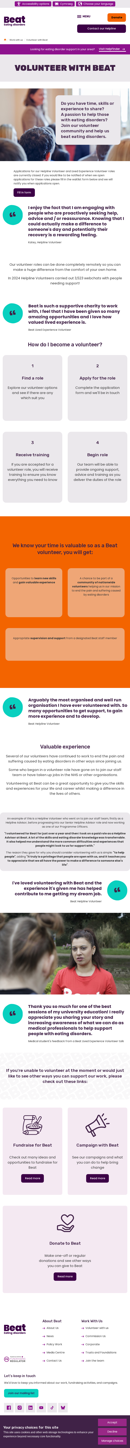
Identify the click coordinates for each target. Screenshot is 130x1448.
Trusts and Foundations (100, 1352)
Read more (32, 1178)
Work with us (16, 39)
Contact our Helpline (101, 28)
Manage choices (112, 1441)
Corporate (92, 1344)
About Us (53, 1328)
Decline (112, 1432)
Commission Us (95, 1336)
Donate (116, 17)
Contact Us (54, 1361)
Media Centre (56, 1352)
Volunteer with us (97, 1328)
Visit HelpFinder (110, 49)
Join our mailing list (21, 1393)
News (50, 1336)
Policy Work (54, 1344)
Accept (112, 1422)
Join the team (94, 1361)
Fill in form (24, 192)
